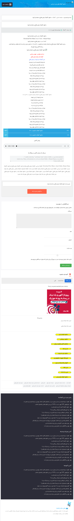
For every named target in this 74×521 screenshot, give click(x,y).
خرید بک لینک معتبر (66, 326)
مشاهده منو (6, 4)
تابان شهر (43, 382)
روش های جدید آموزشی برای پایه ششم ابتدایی (57, 423)
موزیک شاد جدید (22, 174)
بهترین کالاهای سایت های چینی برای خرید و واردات (56, 426)
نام (70, 231)
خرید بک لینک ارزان (66, 320)
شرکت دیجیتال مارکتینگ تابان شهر (63, 386)
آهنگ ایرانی (39, 166)
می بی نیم (65, 348)
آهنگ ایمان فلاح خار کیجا (14, 166)
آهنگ (54, 17)
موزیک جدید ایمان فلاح (33, 174)
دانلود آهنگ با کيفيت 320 (36, 130)
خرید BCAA (64, 372)
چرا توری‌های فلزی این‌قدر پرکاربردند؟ (59, 410)
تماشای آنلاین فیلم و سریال (61, 344)
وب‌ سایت (69, 248)
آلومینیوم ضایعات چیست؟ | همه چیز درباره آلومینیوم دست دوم (53, 418)
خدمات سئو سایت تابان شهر (38, 386)
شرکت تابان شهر (50, 382)
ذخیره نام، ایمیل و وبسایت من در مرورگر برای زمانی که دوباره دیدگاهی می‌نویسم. (51, 259)
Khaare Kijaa (66, 166)
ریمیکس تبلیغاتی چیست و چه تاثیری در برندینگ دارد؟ (55, 412)
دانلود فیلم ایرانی (63, 334)
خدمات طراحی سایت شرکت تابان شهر (32, 382)
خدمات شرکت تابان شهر (60, 382)
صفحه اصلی (60, 17)
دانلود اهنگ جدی (30, 171)
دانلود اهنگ (39, 171)
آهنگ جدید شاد (33, 169)
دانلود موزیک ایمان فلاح (10, 171)
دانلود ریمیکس (64, 339)
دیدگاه (69, 211)
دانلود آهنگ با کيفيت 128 (36, 135)
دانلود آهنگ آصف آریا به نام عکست (60, 407)
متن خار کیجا (42, 174)
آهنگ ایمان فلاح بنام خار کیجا (28, 166)
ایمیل (70, 240)
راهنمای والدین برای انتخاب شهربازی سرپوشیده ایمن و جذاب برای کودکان (50, 420)
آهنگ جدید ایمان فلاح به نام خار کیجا (47, 169)
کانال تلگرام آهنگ (60, 508)
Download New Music (49, 166)
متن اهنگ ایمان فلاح (51, 174)
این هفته (68, 280)
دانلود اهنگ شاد (21, 171)
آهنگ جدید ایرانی (61, 169)
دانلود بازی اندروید (63, 353)
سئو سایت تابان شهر (18, 382)
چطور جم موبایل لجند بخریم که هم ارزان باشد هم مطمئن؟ (55, 415)
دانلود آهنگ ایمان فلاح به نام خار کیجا (37, 25)
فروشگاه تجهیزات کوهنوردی (61, 358)
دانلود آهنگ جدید (47, 171)
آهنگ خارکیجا (25, 169)
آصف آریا (68, 382)
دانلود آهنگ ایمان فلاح (58, 171)
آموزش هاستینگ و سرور (61, 363)
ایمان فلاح (11, 169)
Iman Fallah (59, 166)
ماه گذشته (60, 280)
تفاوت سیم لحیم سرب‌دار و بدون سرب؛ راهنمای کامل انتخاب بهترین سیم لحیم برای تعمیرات (46, 401)
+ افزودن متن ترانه (37, 191)
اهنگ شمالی (18, 169)
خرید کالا (65, 367)
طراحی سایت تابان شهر (50, 386)
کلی (55, 280)
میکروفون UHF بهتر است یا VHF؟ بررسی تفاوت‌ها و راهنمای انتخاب (52, 404)
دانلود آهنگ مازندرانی (62, 377)
